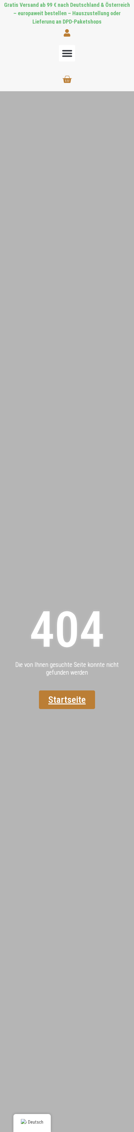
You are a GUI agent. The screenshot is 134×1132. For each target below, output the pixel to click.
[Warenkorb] (67, 79)
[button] (67, 53)
